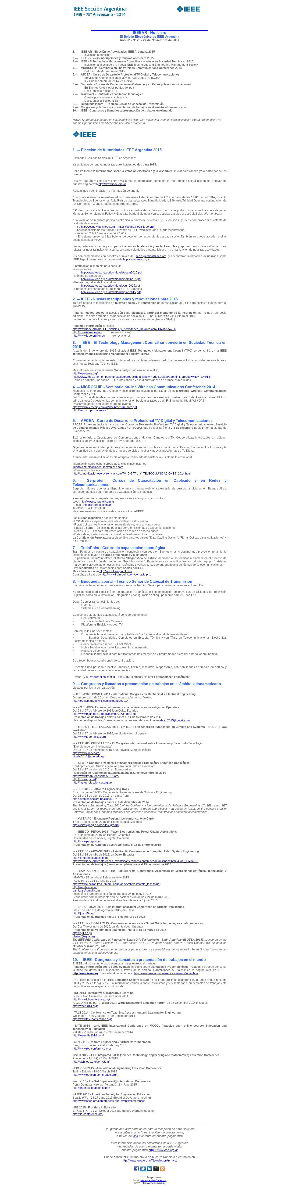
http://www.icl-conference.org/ (91, 999)
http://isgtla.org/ (82, 933)
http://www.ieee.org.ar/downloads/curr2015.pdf (110, 285)
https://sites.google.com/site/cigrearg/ (96, 825)
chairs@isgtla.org (84, 936)
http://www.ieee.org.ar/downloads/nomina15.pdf (111, 279)
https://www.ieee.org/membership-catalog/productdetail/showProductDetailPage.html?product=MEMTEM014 (141, 376)
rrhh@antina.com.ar (102, 677)
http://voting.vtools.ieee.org (98, 226)
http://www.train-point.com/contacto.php (126, 574)
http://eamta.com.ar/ (85, 887)
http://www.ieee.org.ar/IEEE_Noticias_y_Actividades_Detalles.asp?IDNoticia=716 (124, 329)
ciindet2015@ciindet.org (88, 756)
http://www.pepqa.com (86, 841)
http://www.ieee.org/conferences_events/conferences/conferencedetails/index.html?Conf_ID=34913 (136, 861)
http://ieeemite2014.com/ (88, 1035)
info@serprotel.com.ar (97, 505)
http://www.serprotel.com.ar (97, 501)
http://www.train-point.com (116, 571)
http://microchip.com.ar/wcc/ (90, 410)
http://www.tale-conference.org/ (92, 1019)
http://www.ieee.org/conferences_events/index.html (166, 973)
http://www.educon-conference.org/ (95, 1074)
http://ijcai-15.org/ (83, 913)
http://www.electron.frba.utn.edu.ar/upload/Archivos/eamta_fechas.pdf (116, 884)
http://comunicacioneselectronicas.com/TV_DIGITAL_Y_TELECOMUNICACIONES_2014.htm (131, 473)
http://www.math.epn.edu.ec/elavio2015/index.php (104, 714)
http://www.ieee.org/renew (89, 335)
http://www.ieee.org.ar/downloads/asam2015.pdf (111, 272)
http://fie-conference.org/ (88, 1114)
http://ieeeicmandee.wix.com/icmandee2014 (100, 700)
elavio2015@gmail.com (175, 720)
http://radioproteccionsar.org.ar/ (92, 782)
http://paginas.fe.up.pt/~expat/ (91, 1088)
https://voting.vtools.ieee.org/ (136, 226)
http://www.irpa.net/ (84, 779)
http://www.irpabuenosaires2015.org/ (96, 776)
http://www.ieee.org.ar (112, 184)
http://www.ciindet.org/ (86, 753)
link (135, 1136)
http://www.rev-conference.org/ (92, 1048)
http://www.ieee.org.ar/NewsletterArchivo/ (149, 1160)
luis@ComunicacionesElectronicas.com (98, 467)
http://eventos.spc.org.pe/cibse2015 (95, 799)
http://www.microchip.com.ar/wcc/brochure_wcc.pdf (105, 407)
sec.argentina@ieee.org (151, 256)
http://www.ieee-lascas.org (89, 736)
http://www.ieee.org (85, 973)
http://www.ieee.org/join (87, 332)
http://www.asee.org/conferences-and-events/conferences (109, 1101)
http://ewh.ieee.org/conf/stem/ (91, 1061)
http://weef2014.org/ (85, 1006)
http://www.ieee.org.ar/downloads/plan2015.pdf (111, 292)
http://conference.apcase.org (91, 858)
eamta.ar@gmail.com (86, 890)
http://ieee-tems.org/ (85, 373)
